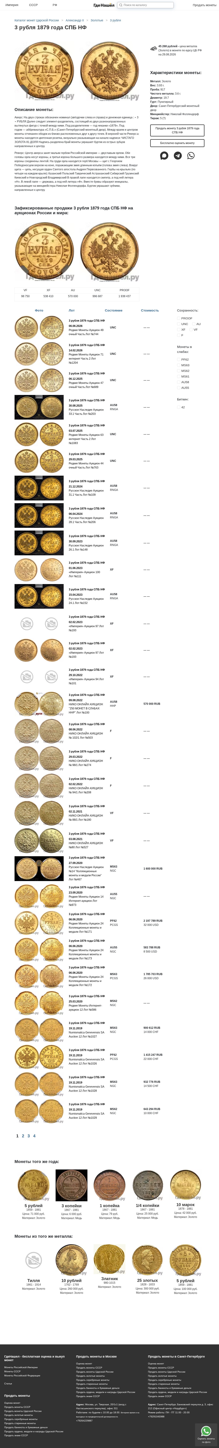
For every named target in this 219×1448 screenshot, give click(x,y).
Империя (11, 5)
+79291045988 (156, 1416)
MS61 (185, 376)
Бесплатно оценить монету (177, 143)
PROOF (186, 318)
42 (183, 407)
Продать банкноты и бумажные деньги (26, 1427)
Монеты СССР (12, 1371)
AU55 (185, 387)
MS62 (185, 371)
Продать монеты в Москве (96, 1356)
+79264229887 (84, 1420)
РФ (55, 5)
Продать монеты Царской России (23, 1411)
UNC (184, 324)
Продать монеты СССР (17, 1407)
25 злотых (147, 1280)
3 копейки (72, 1206)
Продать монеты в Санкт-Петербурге (176, 1356)
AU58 (185, 382)
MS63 (185, 365)
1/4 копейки (147, 1205)
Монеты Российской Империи (21, 1367)
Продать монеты (204, 5)
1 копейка (109, 1205)
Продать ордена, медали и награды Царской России (33, 1431)
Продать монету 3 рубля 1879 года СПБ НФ (177, 130)
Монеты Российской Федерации (22, 1375)
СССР (33, 5)
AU (198, 324)
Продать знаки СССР (16, 1435)
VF (196, 329)
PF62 (185, 359)
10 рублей (71, 1280)
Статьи (8, 1383)
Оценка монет (12, 1402)
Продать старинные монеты (20, 1423)
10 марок (185, 1204)
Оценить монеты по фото (206, 1440)
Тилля (33, 1280)
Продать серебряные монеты (20, 1419)
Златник (109, 1278)
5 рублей (34, 1205)
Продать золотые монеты (18, 1415)
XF (183, 329)
